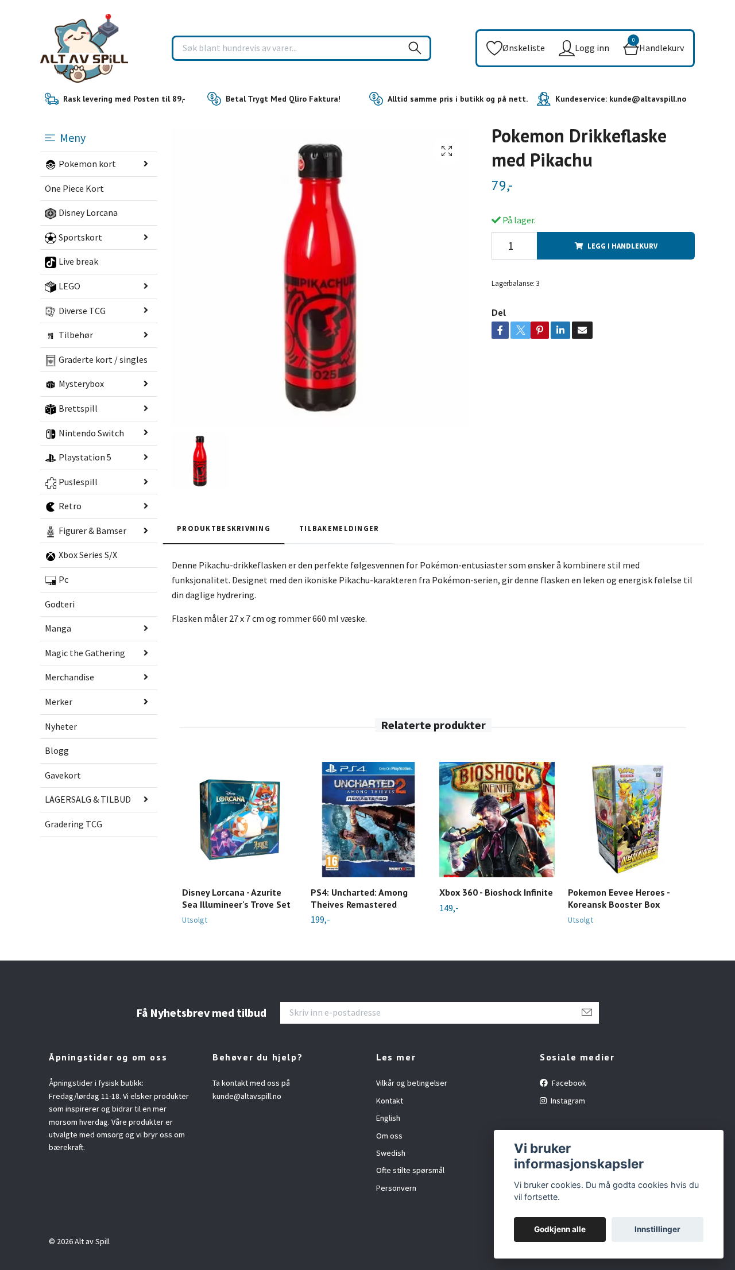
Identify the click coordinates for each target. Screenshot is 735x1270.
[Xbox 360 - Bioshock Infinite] (497, 819)
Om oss (389, 1135)
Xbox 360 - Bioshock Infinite (496, 892)
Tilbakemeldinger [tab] (339, 528)
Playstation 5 (85, 457)
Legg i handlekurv (622, 245)
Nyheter (61, 726)
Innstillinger (657, 1229)
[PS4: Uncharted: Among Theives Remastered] (368, 819)
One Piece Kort (74, 188)
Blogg (57, 750)
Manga (58, 628)
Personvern (396, 1188)
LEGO (69, 286)
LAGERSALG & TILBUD (88, 799)
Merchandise (69, 677)
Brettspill (78, 408)
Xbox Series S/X (88, 554)
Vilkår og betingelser (411, 1083)
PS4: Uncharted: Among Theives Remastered (359, 898)
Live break (78, 261)
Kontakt (389, 1100)
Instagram (567, 1100)
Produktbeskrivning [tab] (223, 528)
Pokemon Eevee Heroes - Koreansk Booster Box (619, 898)
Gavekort (63, 775)
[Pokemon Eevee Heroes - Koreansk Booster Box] (625, 819)
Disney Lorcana (88, 212)
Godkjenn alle (560, 1229)
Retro (70, 506)
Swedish (390, 1153)
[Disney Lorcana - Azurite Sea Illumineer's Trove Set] (239, 819)
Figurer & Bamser (92, 530)
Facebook (568, 1083)
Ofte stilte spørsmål (410, 1170)
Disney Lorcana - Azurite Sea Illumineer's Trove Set (236, 898)
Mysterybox (81, 383)
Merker (58, 701)
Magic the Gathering (85, 653)
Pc (63, 579)
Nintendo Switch (91, 433)
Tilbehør (76, 334)
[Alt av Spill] (84, 48)
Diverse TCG (82, 310)
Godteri (60, 604)
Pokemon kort (87, 163)
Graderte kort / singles (103, 359)
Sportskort (80, 237)
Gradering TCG (73, 824)
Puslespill (78, 481)
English (388, 1118)
